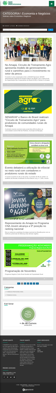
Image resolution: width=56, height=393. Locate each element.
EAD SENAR (40, 351)
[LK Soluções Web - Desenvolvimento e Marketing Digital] (28, 389)
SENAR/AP (6, 25)
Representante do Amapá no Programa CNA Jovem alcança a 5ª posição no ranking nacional (27, 226)
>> (37, 283)
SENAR (39, 350)
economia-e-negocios (23, 25)
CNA (38, 348)
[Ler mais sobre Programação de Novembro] (28, 254)
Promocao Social (11, 295)
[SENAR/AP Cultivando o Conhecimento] (12, 3)
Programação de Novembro (20, 271)
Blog (13, 25)
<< (18, 283)
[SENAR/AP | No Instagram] (7, 377)
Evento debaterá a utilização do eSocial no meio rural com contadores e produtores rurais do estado (27, 170)
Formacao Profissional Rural (15, 291)
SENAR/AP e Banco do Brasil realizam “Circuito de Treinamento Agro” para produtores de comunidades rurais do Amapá (27, 121)
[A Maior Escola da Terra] (28, 314)
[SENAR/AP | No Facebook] (4, 377)
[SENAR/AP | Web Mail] (14, 377)
